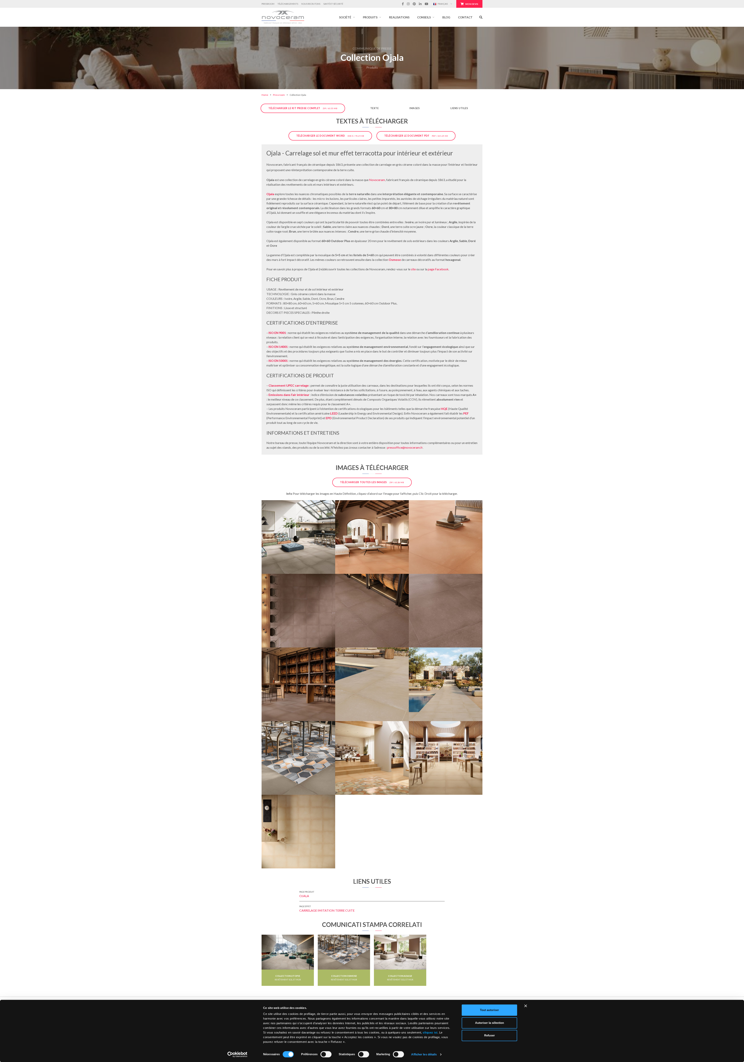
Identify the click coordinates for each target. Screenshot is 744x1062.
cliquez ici (430, 1032)
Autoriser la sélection (489, 1022)
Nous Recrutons (310, 4)
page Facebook (438, 269)
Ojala (270, 194)
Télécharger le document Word (330, 135)
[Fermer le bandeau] (525, 1005)
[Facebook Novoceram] (402, 4)
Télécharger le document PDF (416, 135)
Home (265, 94)
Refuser (489, 1035)
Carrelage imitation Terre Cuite (327, 910)
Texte (374, 108)
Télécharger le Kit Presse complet (302, 108)
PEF (466, 413)
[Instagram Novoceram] (408, 4)
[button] (347, 17)
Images (414, 108)
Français (442, 4)
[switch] (326, 1054)
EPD (329, 418)
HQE (444, 408)
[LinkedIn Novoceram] (420, 4)
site (413, 269)
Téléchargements (287, 4)
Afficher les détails (424, 1054)
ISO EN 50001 (278, 360)
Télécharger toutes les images (372, 482)
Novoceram (377, 180)
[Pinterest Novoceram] (414, 4)
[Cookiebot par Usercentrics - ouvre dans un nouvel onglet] (237, 1054)
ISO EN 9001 (277, 332)
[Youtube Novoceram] (426, 4)
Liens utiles (459, 108)
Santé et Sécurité (333, 4)
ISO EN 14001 (278, 346)
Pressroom (268, 4)
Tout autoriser (489, 1010)
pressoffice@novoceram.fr (405, 447)
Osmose (395, 259)
